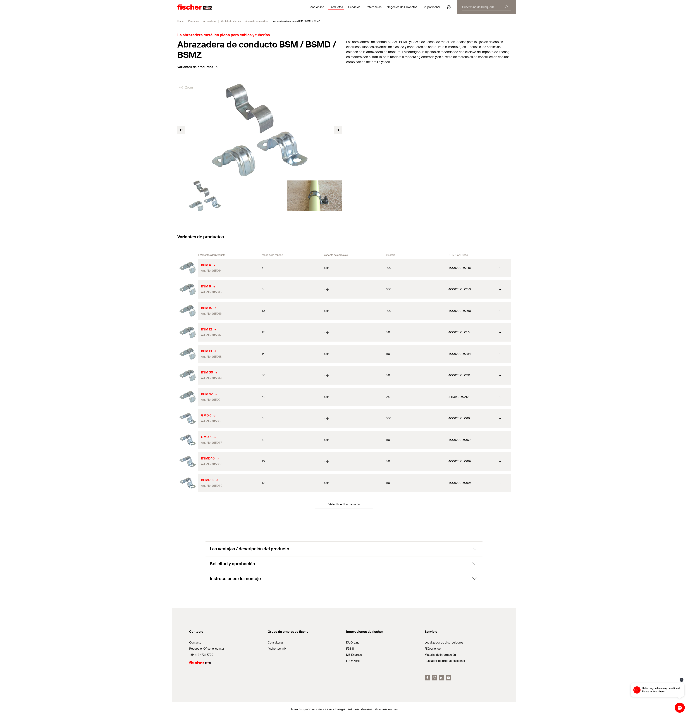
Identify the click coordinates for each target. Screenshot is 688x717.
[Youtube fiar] (448, 677)
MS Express (354, 655)
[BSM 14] (188, 354)
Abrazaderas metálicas (256, 21)
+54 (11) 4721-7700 (201, 655)
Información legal (335, 709)
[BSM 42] (188, 397)
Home (180, 21)
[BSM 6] (188, 268)
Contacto (195, 642)
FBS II (350, 649)
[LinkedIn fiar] (441, 677)
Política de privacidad (360, 709)
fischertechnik (277, 649)
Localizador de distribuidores (444, 642)
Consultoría (275, 642)
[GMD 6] (188, 418)
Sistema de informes (386, 709)
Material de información (440, 655)
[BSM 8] (188, 289)
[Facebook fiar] (427, 677)
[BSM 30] (188, 375)
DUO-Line (352, 642)
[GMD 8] (188, 440)
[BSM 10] (188, 311)
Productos (193, 21)
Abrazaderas (209, 21)
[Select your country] (449, 7)
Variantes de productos (195, 67)
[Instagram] (434, 677)
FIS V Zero (353, 661)
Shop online (316, 7)
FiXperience (433, 649)
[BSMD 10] (188, 461)
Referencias (373, 7)
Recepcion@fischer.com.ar (206, 649)
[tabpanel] (204, 195)
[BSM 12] (188, 332)
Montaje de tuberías (231, 21)
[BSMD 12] (188, 483)
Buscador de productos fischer (445, 661)
